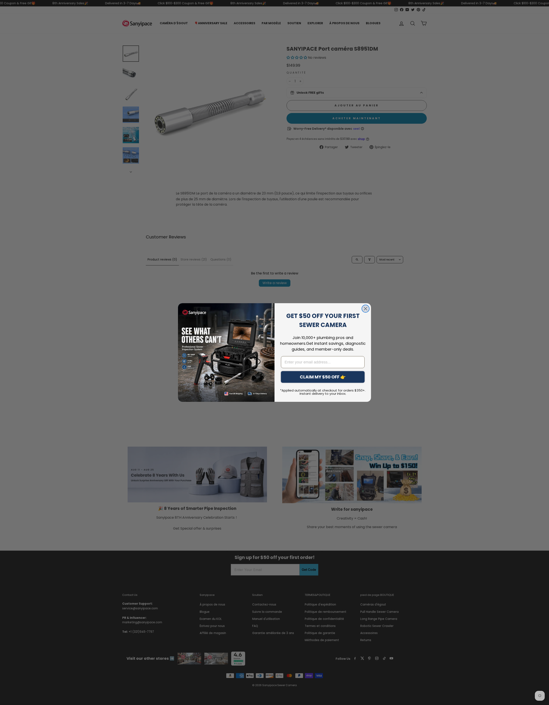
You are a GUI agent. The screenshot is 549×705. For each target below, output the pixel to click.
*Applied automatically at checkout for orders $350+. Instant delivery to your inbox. (322, 392)
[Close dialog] (365, 308)
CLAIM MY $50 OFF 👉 (323, 377)
